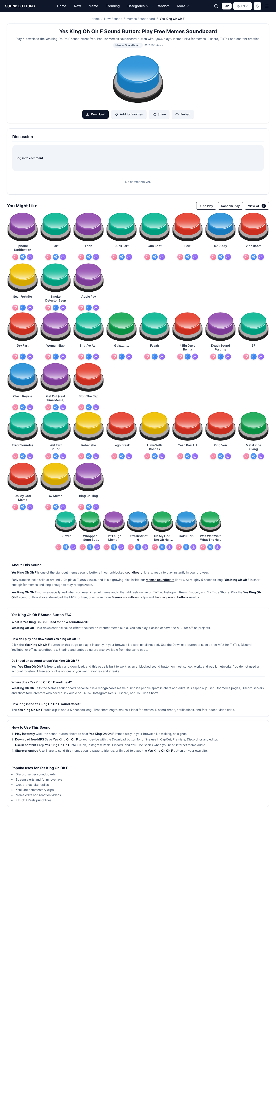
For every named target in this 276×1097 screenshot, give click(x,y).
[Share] (23, 257)
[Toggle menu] (267, 6)
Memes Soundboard (141, 18)
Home (95, 18)
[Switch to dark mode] (257, 6)
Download (98, 114)
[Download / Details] (30, 257)
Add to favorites (131, 114)
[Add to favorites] (15, 257)
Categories (136, 6)
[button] (138, 80)
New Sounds (113, 18)
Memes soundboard (160, 580)
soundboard (134, 572)
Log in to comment (29, 158)
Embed (185, 114)
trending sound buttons (171, 597)
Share (162, 114)
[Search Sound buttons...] (216, 6)
